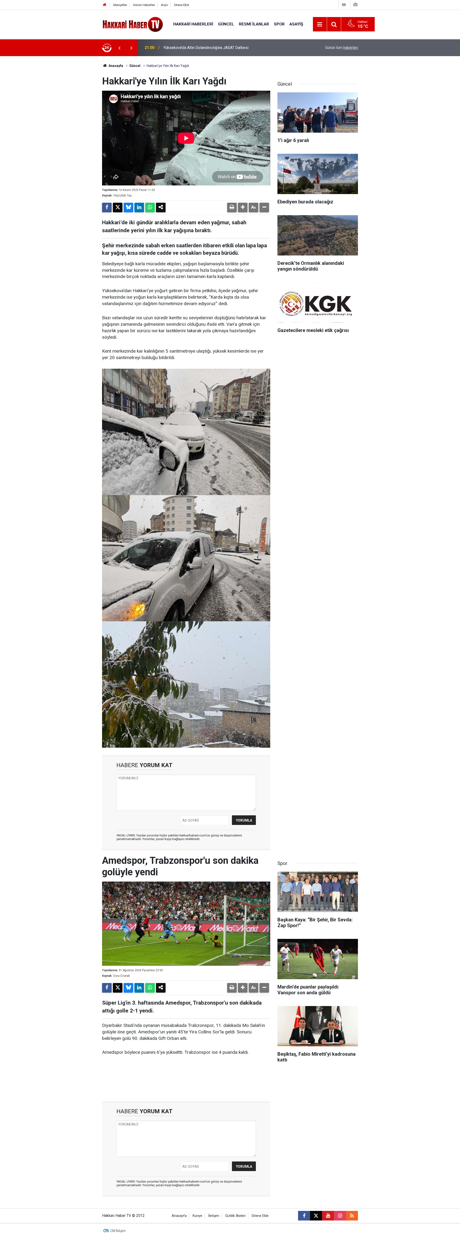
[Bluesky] (128, 207)
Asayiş (296, 24)
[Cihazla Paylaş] (161, 207)
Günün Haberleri (144, 5)
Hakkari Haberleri (193, 24)
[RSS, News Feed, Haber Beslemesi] (352, 1215)
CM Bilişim (118, 1231)
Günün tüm (341, 47)
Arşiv (164, 5)
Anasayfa (115, 66)
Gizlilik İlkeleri (235, 1216)
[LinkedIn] (139, 207)
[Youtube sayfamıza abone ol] (328, 1215)
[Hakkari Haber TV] (133, 24)
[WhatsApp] (150, 207)
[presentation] (119, 48)
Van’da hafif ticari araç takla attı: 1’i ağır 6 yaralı (202, 47)
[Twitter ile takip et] (316, 1215)
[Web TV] (343, 4)
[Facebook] (107, 207)
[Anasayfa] (104, 5)
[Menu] (320, 24)
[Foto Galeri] (355, 4)
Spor (279, 24)
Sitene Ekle (181, 5)
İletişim (213, 1216)
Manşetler (120, 5)
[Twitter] (117, 207)
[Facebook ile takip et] (304, 1215)
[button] (242, 207)
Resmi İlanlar (254, 24)
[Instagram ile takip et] (340, 1215)
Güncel (226, 24)
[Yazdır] (232, 207)
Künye (197, 1216)
